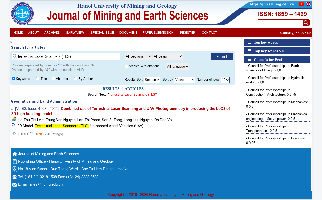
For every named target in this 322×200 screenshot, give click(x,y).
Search (222, 56)
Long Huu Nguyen (138, 120)
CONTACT (209, 32)
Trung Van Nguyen (61, 120)
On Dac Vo (163, 120)
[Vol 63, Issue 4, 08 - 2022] (37, 109)
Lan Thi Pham (88, 120)
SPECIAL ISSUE (102, 32)
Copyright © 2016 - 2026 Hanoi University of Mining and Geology (161, 195)
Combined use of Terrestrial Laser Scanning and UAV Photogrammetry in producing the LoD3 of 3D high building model (120, 111)
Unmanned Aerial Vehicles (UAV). (117, 126)
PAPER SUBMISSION (158, 32)
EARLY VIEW (75, 32)
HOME (18, 32)
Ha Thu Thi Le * (31, 120)
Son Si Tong (112, 120)
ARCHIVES (52, 32)
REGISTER (187, 32)
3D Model (25, 126)
